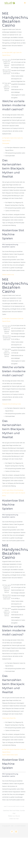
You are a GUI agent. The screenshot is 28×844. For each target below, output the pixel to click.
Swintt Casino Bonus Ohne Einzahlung (12, 490)
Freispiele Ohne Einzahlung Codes (11, 404)
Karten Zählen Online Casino (10, 754)
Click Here (16, 818)
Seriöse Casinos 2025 (8, 274)
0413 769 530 (16, 816)
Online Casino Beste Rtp (9, 718)
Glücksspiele (5, 143)
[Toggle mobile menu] (25, 3)
